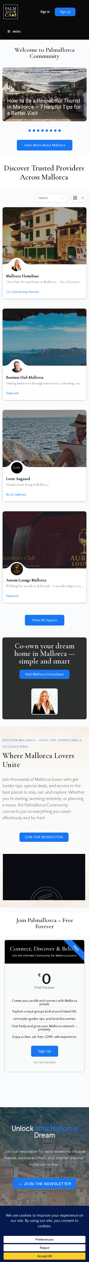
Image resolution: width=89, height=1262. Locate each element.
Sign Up (44, 1051)
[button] (44, 94)
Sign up (65, 12)
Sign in (45, 12)
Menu (17, 31)
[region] (44, 98)
